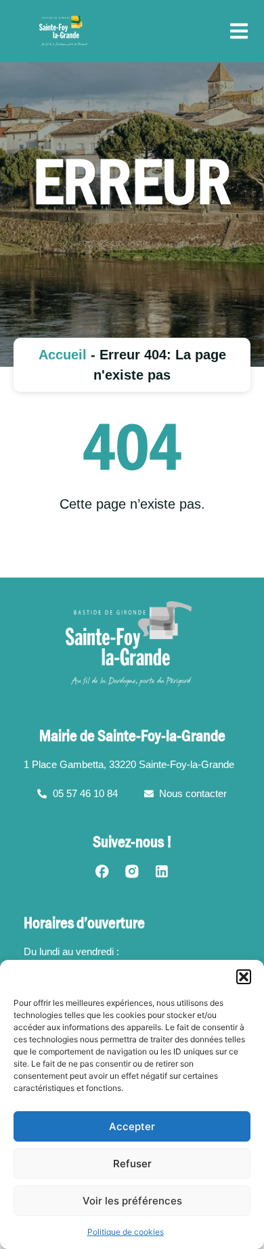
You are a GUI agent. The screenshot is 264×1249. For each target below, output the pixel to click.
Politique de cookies (125, 1232)
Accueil (63, 354)
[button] (243, 977)
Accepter (132, 1126)
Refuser (132, 1163)
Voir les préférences (132, 1200)
